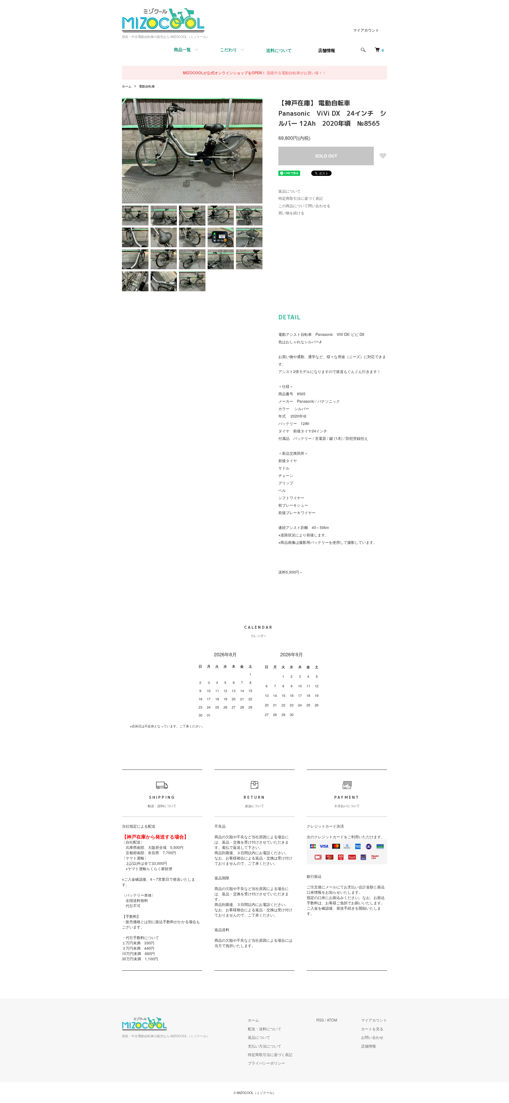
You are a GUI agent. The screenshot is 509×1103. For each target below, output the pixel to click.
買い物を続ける (291, 212)
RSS (320, 1020)
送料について (279, 50)
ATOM (332, 1020)
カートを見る (372, 1028)
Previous (130, 151)
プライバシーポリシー (266, 1063)
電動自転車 (147, 86)
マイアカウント (366, 30)
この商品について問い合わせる (304, 205)
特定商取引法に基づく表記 (300, 198)
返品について (289, 191)
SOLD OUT (326, 156)
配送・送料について (264, 1028)
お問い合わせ (372, 1037)
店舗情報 (368, 1046)
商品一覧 (182, 49)
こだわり (228, 49)
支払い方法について (264, 1046)
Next (254, 151)
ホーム (126, 86)
